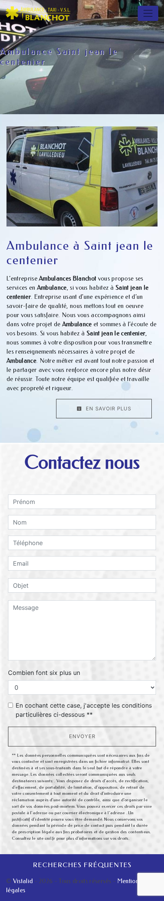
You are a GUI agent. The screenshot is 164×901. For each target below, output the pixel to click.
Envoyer (82, 736)
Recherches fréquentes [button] (82, 865)
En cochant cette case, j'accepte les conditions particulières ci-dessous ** (84, 710)
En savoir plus (107, 408)
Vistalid (23, 881)
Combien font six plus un (44, 672)
